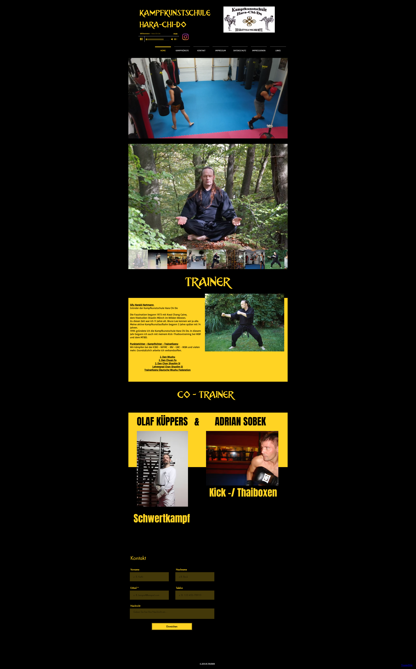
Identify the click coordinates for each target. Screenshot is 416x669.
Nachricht (135, 606)
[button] (182, 49)
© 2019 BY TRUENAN (207, 663)
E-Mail (133, 588)
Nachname (181, 569)
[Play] (141, 39)
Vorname (134, 569)
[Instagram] (185, 37)
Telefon (179, 588)
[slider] (175, 39)
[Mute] (172, 39)
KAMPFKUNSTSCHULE (175, 13)
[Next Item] (282, 197)
